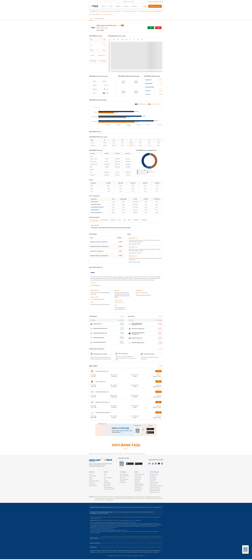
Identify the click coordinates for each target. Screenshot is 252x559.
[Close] (142, 266)
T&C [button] (125, 291)
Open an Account (134, 288)
